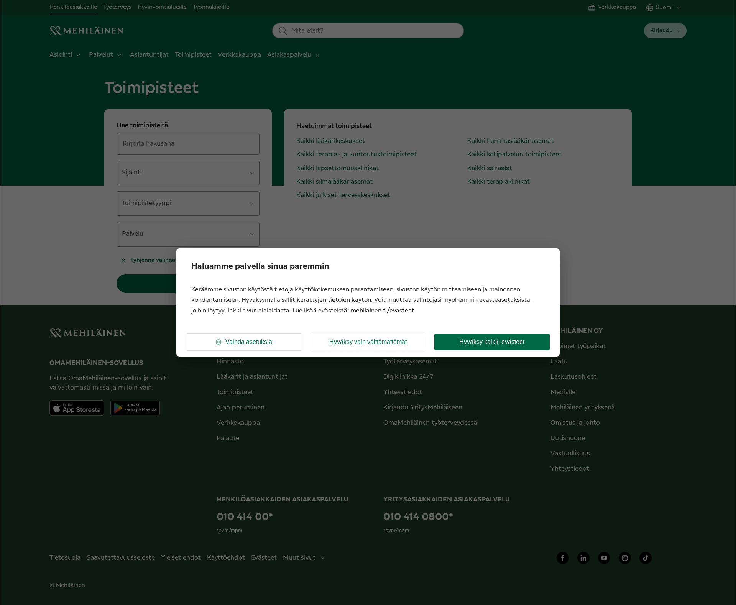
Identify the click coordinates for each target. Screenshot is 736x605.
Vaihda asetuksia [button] (248, 342)
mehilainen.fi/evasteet (382, 311)
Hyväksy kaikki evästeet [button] (491, 342)
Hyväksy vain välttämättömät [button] (368, 342)
